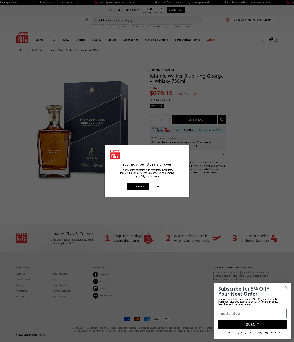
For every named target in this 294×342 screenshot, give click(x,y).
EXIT (159, 186)
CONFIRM (138, 186)
